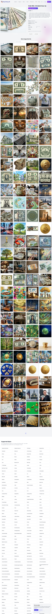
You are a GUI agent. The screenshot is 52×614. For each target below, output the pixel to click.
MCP (36, 1)
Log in (45, 1)
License (29, 31)
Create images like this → (33, 8)
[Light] (42, 1)
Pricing (39, 1)
